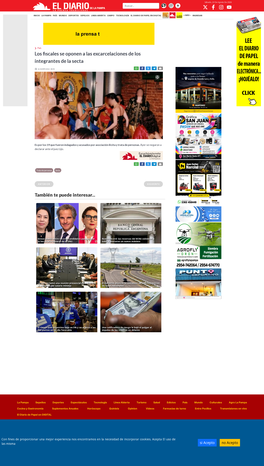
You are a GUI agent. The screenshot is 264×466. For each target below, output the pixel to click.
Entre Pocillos (203, 408)
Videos (150, 408)
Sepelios (40, 402)
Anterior (44, 184)
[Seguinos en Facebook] (213, 7)
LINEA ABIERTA (98, 15)
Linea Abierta (122, 402)
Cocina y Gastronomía (30, 408)
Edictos (171, 402)
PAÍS (55, 15)
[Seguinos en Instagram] (221, 7)
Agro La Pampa (238, 402)
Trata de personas (44, 170)
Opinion (132, 408)
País (185, 402)
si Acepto (207, 442)
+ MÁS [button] (186, 15)
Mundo (198, 402)
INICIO (37, 15)
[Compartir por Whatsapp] (136, 68)
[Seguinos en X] (205, 7)
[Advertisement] (198, 43)
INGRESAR (197, 15)
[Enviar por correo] (160, 68)
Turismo (142, 402)
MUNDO (63, 15)
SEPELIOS (85, 15)
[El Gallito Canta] (163, 5)
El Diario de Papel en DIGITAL (146, 15)
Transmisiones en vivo (233, 408)
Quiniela (114, 408)
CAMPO (110, 15)
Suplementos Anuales (65, 408)
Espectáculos (79, 402)
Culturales (216, 402)
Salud (156, 402)
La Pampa (23, 402)
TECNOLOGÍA (122, 15)
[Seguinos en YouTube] (229, 7)
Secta (57, 170)
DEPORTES (73, 15)
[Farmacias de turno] (177, 5)
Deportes (58, 402)
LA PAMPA (46, 15)
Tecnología (100, 402)
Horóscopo (94, 408)
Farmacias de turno (174, 408)
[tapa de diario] (171, 5)
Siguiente (153, 184)
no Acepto (230, 442)
